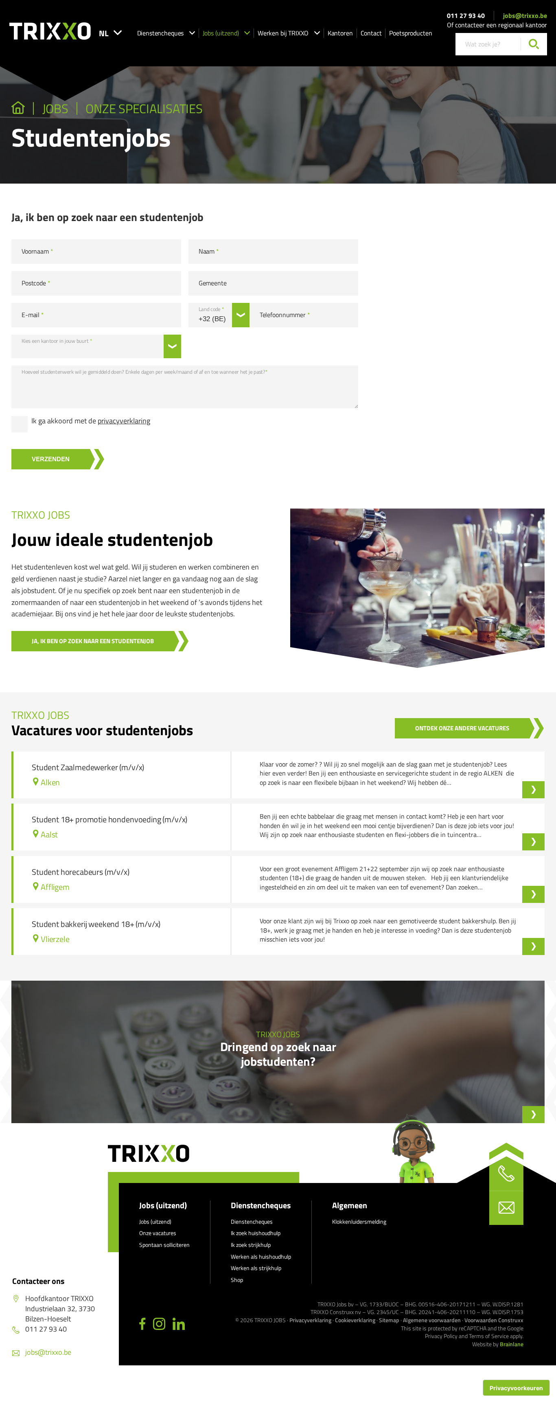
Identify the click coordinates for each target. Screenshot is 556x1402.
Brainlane (511, 1344)
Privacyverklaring (310, 1320)
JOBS (55, 109)
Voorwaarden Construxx (493, 1320)
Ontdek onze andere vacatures (462, 728)
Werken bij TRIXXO (283, 32)
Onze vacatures (157, 1233)
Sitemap (389, 1320)
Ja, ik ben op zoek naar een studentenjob (93, 641)
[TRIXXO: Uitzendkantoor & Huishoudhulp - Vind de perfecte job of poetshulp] (18, 109)
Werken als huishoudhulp (261, 1256)
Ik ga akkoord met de (90, 421)
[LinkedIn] (179, 1324)
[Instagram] (159, 1324)
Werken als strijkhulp (256, 1268)
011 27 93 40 (466, 15)
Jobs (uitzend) (221, 32)
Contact (371, 32)
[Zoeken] (534, 44)
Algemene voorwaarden (432, 1320)
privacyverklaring (124, 421)
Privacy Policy (441, 1336)
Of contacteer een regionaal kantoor (497, 25)
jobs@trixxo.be (525, 15)
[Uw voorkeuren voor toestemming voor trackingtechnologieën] (516, 1387)
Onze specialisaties (143, 109)
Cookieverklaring (355, 1320)
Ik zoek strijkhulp (251, 1244)
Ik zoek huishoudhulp (255, 1233)
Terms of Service (489, 1336)
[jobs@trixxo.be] (506, 1208)
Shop (237, 1279)
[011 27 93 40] (506, 1174)
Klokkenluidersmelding (359, 1221)
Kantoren (340, 32)
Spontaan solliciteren (164, 1244)
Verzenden (51, 459)
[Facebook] (142, 1324)
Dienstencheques (160, 32)
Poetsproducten (410, 32)
